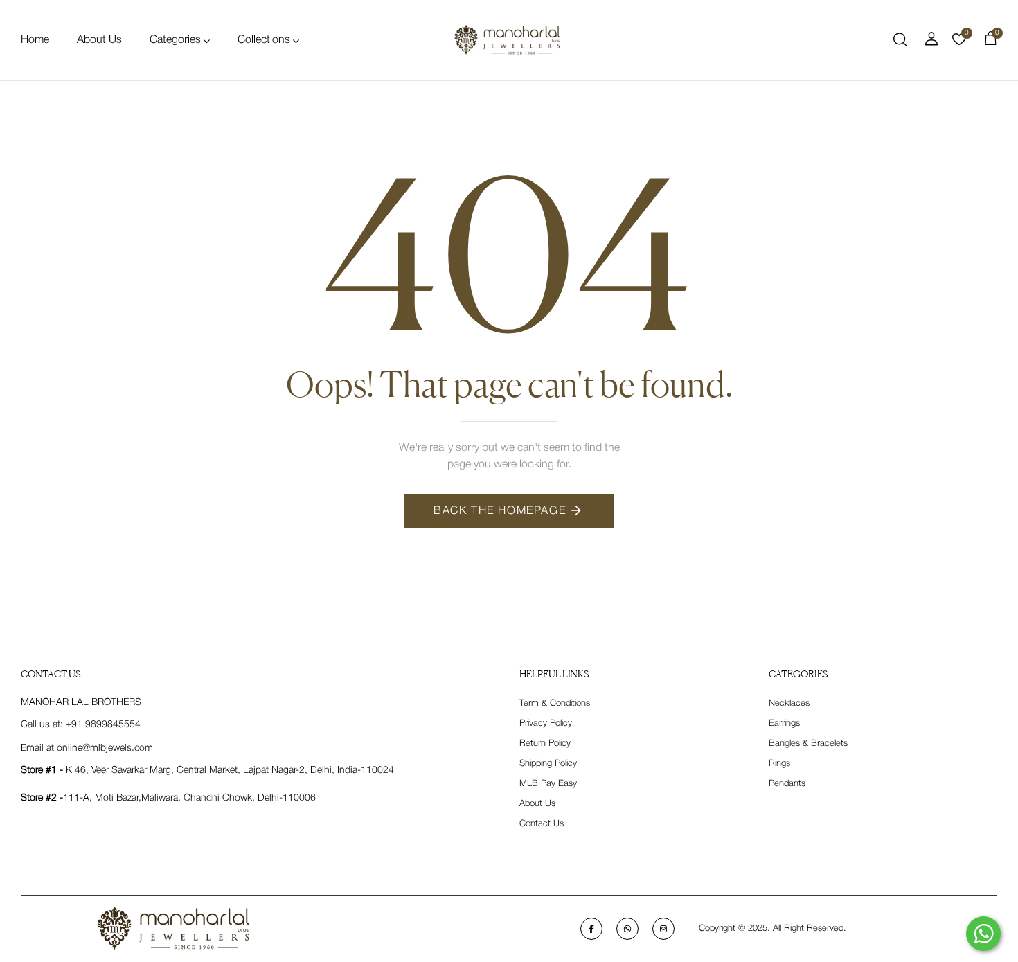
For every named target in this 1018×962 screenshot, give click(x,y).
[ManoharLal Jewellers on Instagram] (663, 929)
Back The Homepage (500, 511)
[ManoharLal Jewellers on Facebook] (591, 929)
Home (35, 40)
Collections (264, 40)
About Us (99, 40)
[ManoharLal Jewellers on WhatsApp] (627, 929)
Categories (175, 40)
